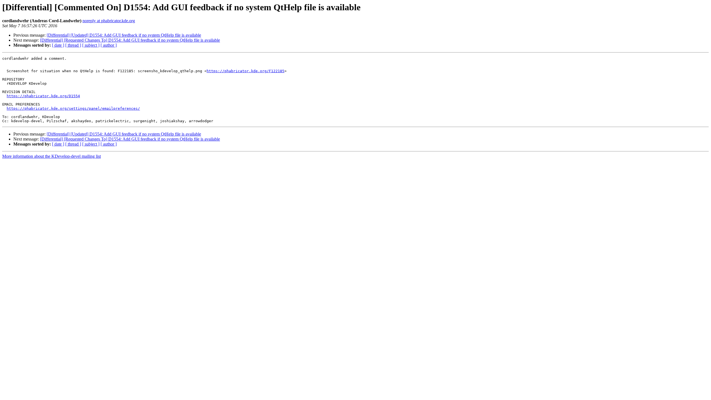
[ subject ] (90, 45)
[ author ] (109, 45)
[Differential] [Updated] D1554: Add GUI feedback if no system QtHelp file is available (124, 35)
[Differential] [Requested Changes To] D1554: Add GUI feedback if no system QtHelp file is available (130, 40)
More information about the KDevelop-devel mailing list (51, 156)
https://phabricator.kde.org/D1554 (43, 96)
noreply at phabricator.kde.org (108, 20)
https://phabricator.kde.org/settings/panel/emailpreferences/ (73, 108)
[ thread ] (73, 45)
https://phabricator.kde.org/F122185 (245, 71)
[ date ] (58, 45)
